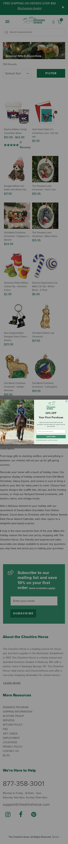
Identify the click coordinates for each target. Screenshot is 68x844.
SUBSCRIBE (51, 436)
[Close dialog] (66, 401)
